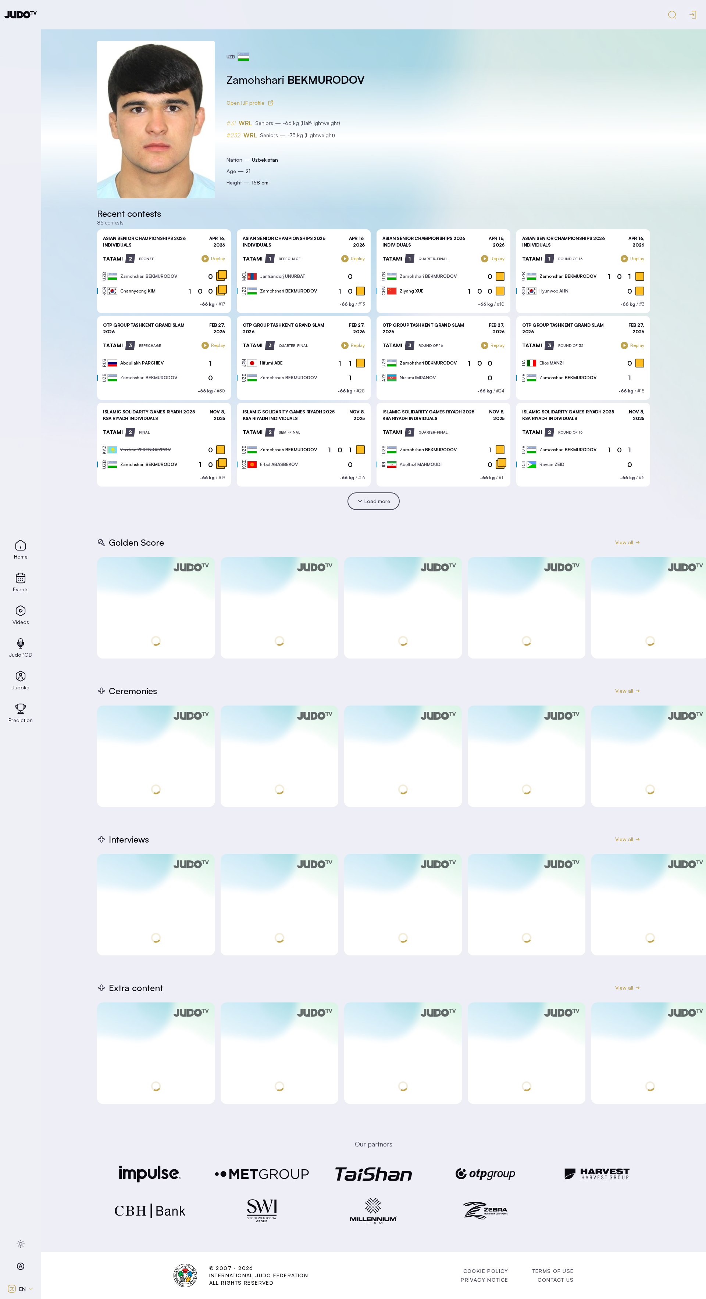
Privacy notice (485, 1280)
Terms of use (553, 1271)
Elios (551, 363)
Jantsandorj (282, 276)
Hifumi (271, 363)
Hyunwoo (553, 291)
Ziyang (412, 291)
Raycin (551, 464)
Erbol (279, 464)
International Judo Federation (259, 1275)
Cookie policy (486, 1271)
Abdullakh (142, 363)
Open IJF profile (245, 103)
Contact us (556, 1280)
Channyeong (138, 291)
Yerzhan (145, 449)
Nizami (418, 377)
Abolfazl (421, 464)
